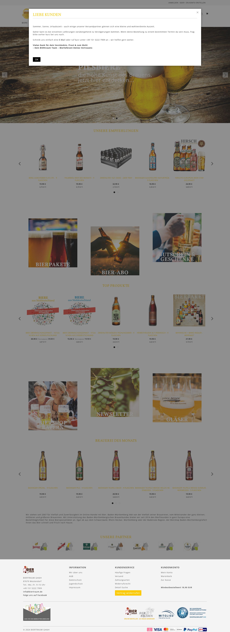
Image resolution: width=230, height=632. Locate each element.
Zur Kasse (166, 580)
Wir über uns (75, 572)
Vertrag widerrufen (128, 593)
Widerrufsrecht (122, 583)
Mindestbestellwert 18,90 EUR (176, 587)
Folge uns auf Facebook (35, 595)
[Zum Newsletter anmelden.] (36, 620)
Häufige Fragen (122, 572)
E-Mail (62, 40)
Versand (119, 576)
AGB (71, 576)
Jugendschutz (76, 583)
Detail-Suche (121, 587)
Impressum (74, 587)
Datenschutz (75, 580)
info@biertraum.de (32, 591)
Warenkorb (166, 576)
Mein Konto (166, 572)
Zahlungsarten (122, 580)
